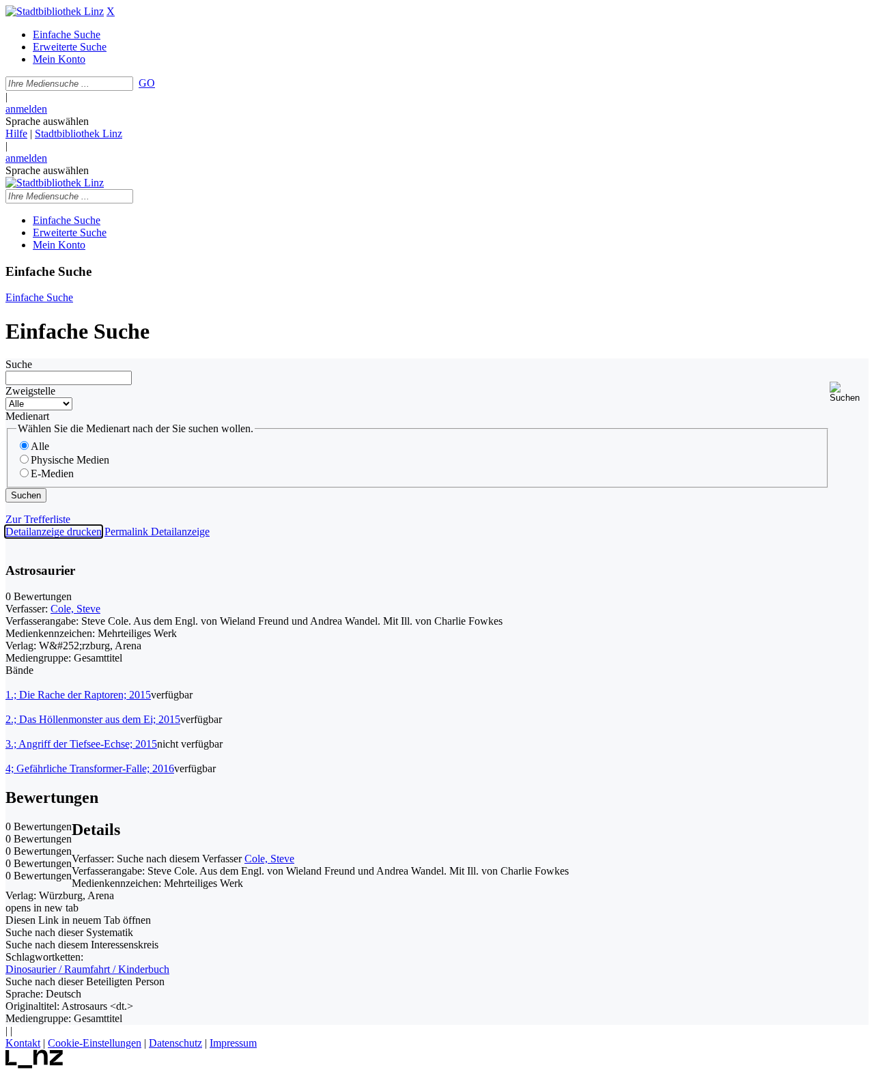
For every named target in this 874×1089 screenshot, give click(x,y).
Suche (18, 364)
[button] (849, 392)
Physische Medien (70, 460)
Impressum (233, 1043)
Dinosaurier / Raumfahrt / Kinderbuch (87, 969)
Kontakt (22, 1043)
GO (147, 83)
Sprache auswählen (47, 121)
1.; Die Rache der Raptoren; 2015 (78, 695)
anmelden (26, 109)
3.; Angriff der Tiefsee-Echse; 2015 (81, 744)
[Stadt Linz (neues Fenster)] (34, 1065)
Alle (40, 446)
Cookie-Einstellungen (94, 1043)
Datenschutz (175, 1043)
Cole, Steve (75, 608)
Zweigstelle (30, 391)
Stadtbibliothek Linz (78, 133)
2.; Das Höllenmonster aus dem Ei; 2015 (92, 719)
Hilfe (16, 133)
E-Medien (52, 473)
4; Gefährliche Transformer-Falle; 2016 (89, 768)
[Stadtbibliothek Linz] (54, 11)
